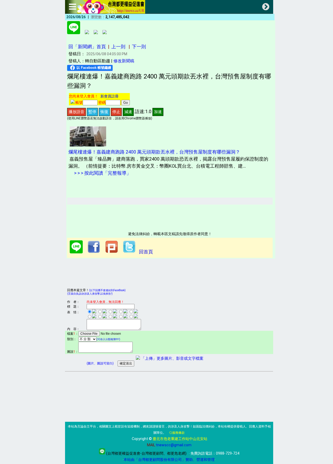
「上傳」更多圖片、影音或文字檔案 (171, 358)
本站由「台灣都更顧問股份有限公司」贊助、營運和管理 (169, 459)
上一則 (118, 46)
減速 (128, 111)
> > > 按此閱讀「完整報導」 (102, 173)
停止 (116, 111)
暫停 (92, 111)
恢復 (104, 111)
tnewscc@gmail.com (173, 445)
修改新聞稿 (123, 60)
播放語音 (76, 111)
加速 (158, 111)
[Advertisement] (162, 216)
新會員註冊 (109, 96)
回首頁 (146, 251)
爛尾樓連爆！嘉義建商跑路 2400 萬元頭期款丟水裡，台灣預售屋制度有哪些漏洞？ (154, 152)
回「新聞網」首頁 (87, 46)
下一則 (139, 46)
